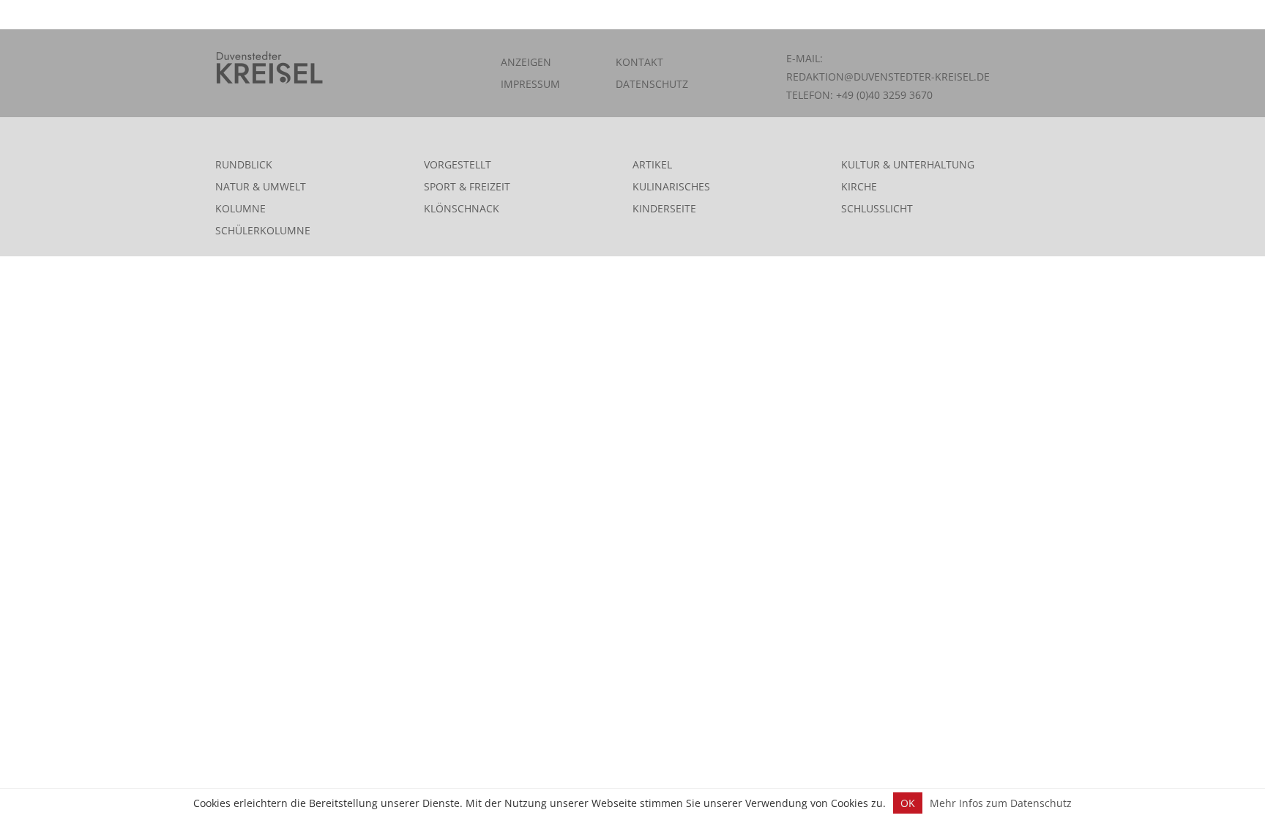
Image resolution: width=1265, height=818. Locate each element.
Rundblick (243, 164)
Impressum (530, 84)
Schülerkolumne (262, 230)
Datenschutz (652, 84)
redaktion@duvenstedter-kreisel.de (888, 76)
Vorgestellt (457, 164)
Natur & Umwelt (260, 186)
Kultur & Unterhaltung (907, 164)
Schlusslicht (877, 208)
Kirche (859, 186)
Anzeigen (526, 62)
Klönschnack (461, 208)
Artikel (652, 164)
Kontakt (639, 62)
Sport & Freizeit (467, 186)
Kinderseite (664, 208)
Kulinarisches (671, 186)
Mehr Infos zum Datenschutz (1001, 803)
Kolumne (240, 208)
